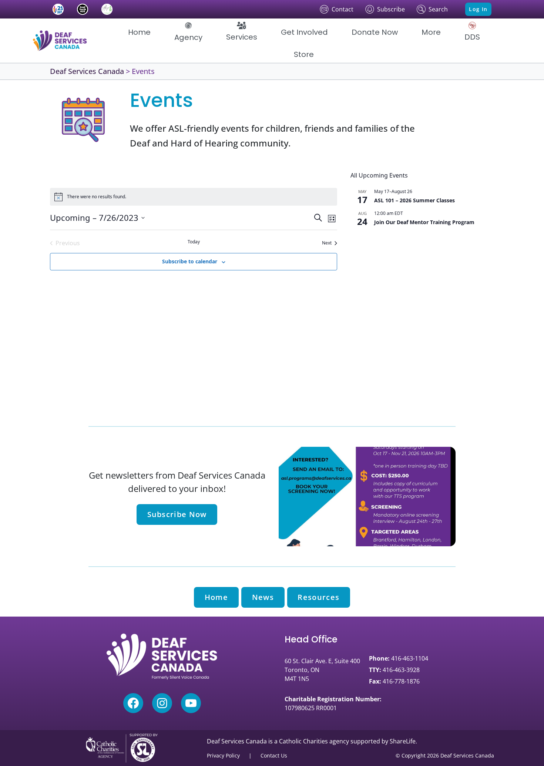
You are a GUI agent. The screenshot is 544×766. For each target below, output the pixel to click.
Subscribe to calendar (189, 261)
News (263, 597)
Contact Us (274, 755)
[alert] (193, 197)
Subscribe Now (177, 514)
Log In (478, 9)
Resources (318, 597)
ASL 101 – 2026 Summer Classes (414, 200)
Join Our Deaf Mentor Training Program (424, 222)
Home (216, 597)
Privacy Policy (223, 755)
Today (194, 242)
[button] (188, 32)
